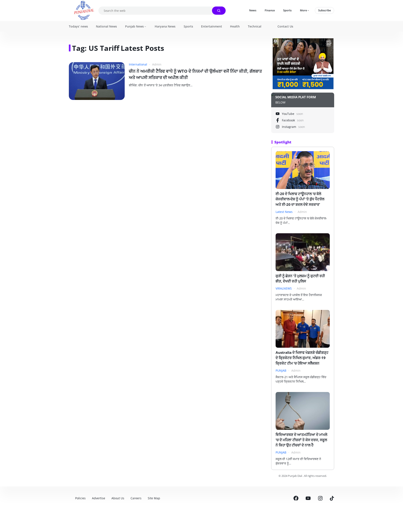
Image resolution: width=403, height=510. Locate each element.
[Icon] (296, 498)
